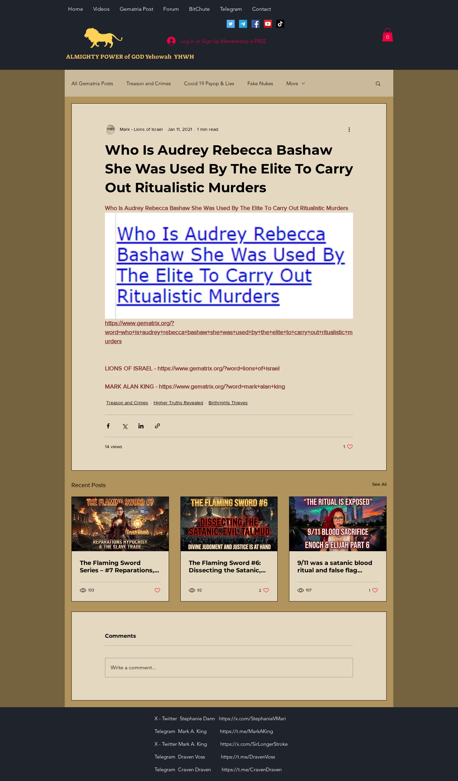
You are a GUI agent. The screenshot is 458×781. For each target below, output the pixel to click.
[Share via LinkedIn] (141, 426)
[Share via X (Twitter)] (124, 426)
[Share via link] (157, 426)
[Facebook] (255, 24)
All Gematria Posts (92, 83)
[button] (387, 35)
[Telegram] (243, 24)
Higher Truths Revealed (178, 402)
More (292, 83)
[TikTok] (280, 24)
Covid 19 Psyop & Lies (209, 83)
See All (379, 484)
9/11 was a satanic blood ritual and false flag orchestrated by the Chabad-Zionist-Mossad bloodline (334, 566)
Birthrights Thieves (228, 402)
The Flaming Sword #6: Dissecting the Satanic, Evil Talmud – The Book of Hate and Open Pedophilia (229, 566)
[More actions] (349, 129)
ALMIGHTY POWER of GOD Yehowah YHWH (130, 57)
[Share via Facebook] (108, 426)
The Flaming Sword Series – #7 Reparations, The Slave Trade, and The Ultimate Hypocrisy (118, 566)
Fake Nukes (260, 83)
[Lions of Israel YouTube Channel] (268, 24)
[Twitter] (231, 24)
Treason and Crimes (148, 83)
